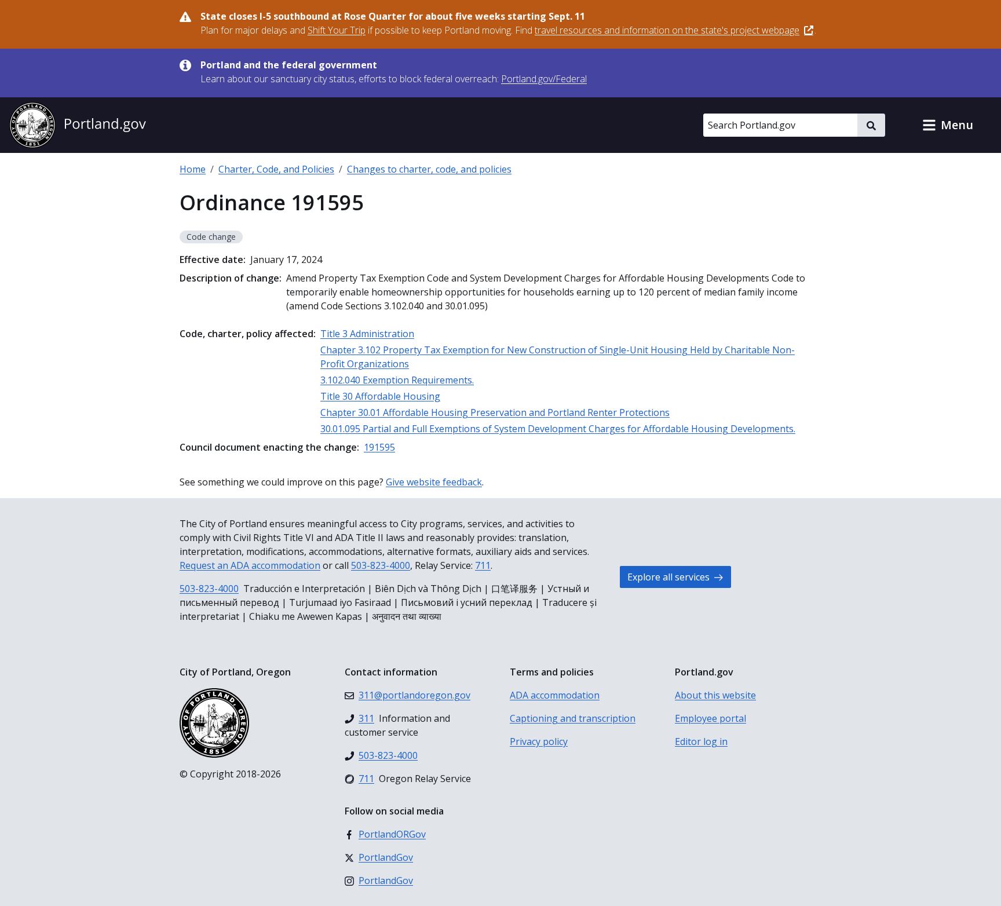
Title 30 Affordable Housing (380, 396)
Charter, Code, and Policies (276, 169)
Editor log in (701, 741)
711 (483, 565)
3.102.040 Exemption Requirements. (397, 380)
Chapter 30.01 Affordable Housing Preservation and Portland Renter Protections (495, 412)
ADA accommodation (555, 695)
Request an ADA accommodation (250, 565)
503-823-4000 (380, 565)
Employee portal (710, 718)
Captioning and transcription (572, 718)
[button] (948, 125)
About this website (715, 695)
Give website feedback (434, 482)
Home (193, 169)
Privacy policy (539, 741)
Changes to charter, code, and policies (429, 169)
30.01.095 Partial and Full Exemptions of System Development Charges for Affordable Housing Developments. (557, 428)
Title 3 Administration (367, 333)
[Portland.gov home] (77, 125)
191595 (379, 447)
